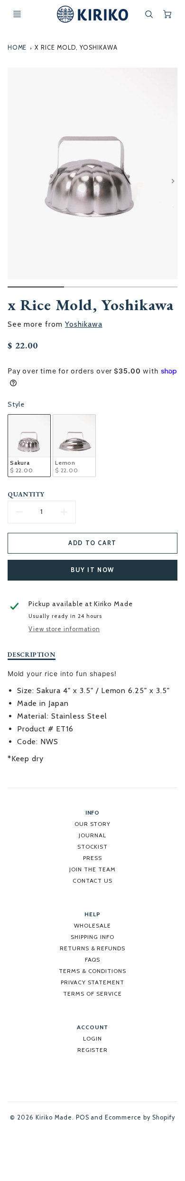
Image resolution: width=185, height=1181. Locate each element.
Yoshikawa (83, 324)
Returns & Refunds (92, 948)
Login (92, 1038)
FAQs (93, 959)
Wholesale (92, 925)
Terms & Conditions (92, 970)
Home (17, 47)
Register (92, 1049)
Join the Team (92, 869)
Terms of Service (92, 993)
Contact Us (93, 880)
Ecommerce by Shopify (140, 1117)
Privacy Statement (92, 982)
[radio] (29, 445)
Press (92, 857)
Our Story (92, 823)
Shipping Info (92, 936)
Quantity (26, 494)
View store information (64, 629)
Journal (92, 835)
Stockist (92, 846)
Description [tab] (32, 655)
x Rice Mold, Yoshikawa (76, 47)
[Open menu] (17, 14)
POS (82, 1117)
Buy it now (92, 569)
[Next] (172, 181)
